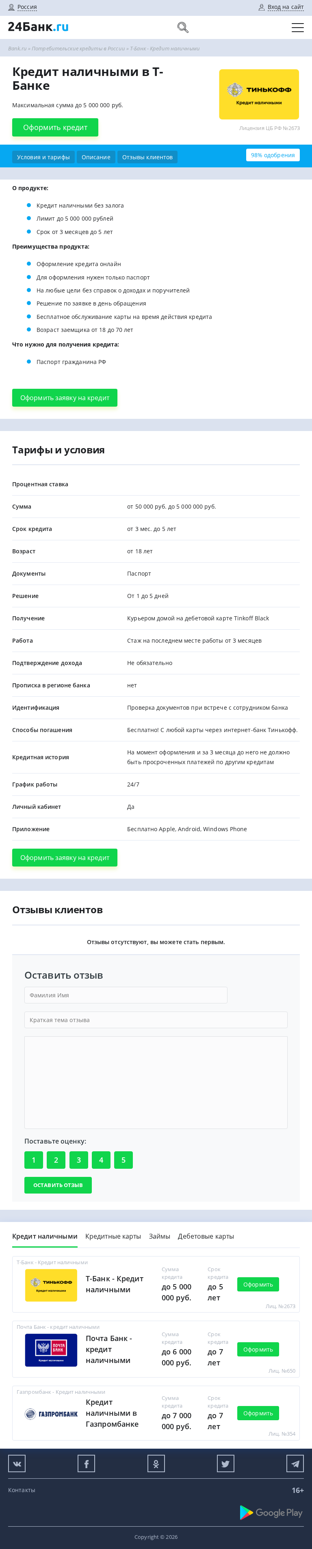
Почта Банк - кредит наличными (109, 1349)
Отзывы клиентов (147, 157)
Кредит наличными (45, 1236)
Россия (27, 7)
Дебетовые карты (206, 1236)
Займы (160, 1236)
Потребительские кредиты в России (78, 48)
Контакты (21, 1490)
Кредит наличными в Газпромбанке (112, 1413)
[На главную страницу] (38, 35)
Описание (96, 157)
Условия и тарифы (43, 157)
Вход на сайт (286, 7)
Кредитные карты (113, 1236)
